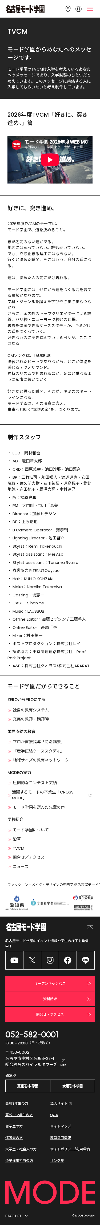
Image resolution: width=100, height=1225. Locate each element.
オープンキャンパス (50, 983)
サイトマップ (60, 1126)
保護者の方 (14, 1137)
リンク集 (57, 1160)
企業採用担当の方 (19, 1160)
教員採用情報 (60, 1137)
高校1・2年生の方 (19, 1114)
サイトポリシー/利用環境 (70, 1149)
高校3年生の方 (16, 1103)
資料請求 (50, 999)
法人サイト (58, 1103)
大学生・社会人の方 (21, 1149)
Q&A (54, 1114)
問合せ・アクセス (50, 1014)
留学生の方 (14, 1126)
